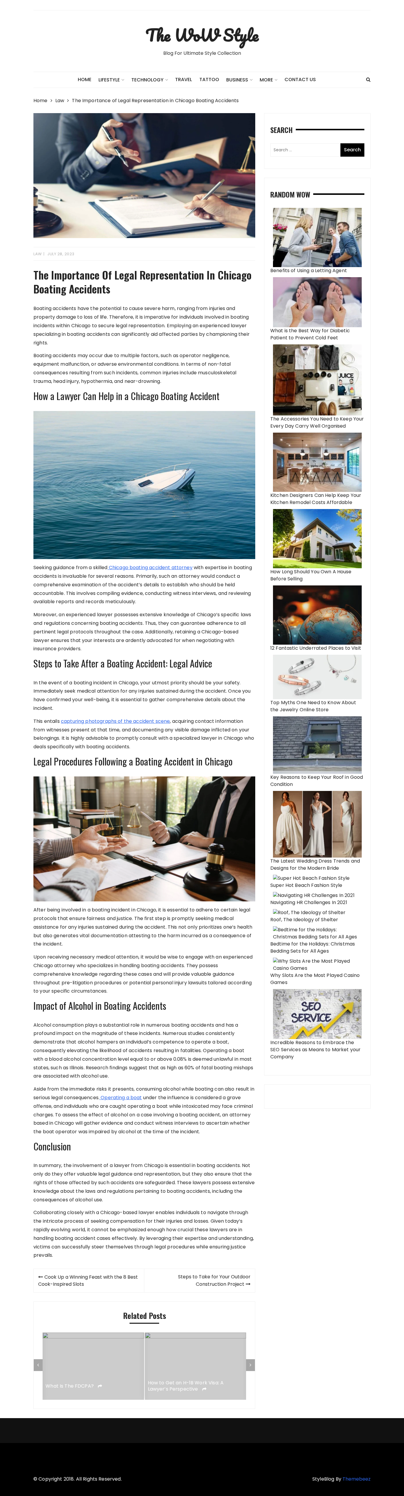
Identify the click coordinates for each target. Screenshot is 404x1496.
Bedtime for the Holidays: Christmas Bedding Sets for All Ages (312, 947)
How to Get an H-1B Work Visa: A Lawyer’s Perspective (186, 1386)
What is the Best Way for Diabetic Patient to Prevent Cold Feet (310, 334)
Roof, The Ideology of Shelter (304, 919)
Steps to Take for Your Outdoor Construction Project (214, 1280)
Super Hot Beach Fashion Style (306, 885)
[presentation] (38, 1365)
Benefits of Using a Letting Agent (308, 270)
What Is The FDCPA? (70, 1386)
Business (237, 79)
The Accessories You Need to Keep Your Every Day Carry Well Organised (317, 422)
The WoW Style (202, 35)
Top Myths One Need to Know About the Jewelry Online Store (313, 706)
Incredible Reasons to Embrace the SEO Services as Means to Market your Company (315, 1049)
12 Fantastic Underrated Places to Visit (315, 648)
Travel (183, 79)
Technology (147, 79)
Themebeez (356, 1479)
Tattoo (209, 79)
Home (84, 79)
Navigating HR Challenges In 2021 (308, 902)
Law (37, 254)
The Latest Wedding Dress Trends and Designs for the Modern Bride (315, 864)
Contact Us (300, 79)
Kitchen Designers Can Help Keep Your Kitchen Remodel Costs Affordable (315, 499)
